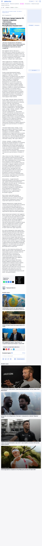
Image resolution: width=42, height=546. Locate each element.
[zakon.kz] (7, 1)
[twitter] (13, 282)
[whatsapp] (4, 282)
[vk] (11, 282)
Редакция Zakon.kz (5, 12)
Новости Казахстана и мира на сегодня (9, 11)
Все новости (19, 11)
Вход (24, 352)
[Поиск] (40, 1)
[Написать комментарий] (13, 355)
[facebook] (8, 282)
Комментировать (20, 359)
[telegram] (6, 282)
